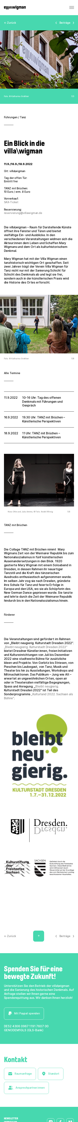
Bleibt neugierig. (47, 686)
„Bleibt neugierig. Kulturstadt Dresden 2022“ (35, 647)
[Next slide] (70, 59)
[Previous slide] (8, 59)
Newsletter (11, 1118)
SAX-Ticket (11, 202)
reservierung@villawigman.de (23, 213)
